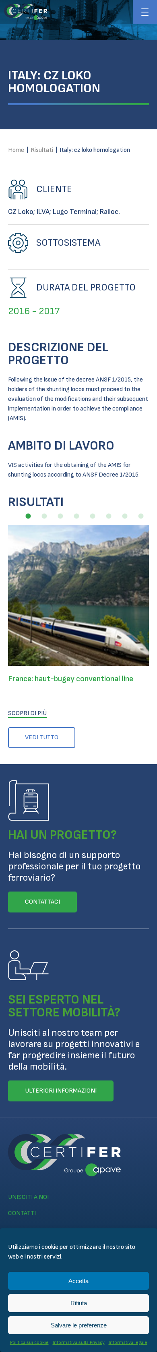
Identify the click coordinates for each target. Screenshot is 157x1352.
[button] (28, 516)
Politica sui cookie (29, 1343)
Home (16, 150)
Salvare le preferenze (79, 1325)
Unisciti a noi (28, 1197)
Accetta (78, 1280)
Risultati (42, 150)
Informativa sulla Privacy (79, 1343)
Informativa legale (128, 1343)
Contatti (22, 1213)
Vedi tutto (41, 737)
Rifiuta (78, 1303)
